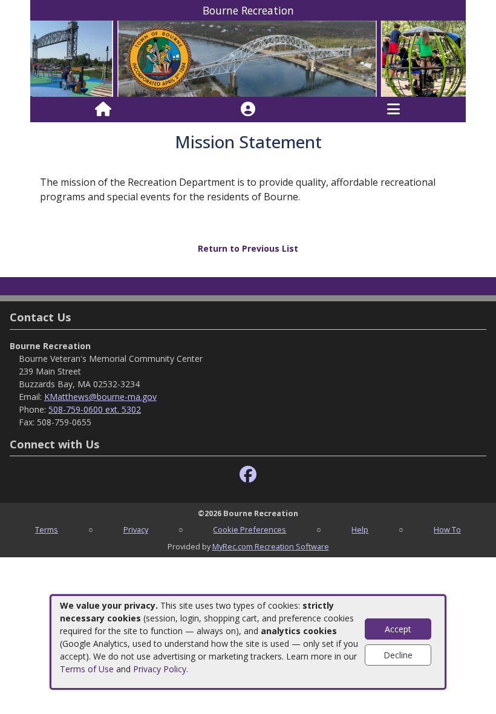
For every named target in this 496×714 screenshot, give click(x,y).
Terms (46, 529)
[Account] (248, 109)
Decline (398, 655)
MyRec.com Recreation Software (270, 546)
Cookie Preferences (249, 529)
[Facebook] (248, 474)
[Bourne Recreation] (248, 58)
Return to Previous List (248, 248)
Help (359, 529)
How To (447, 529)
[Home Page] (103, 109)
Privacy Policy (159, 669)
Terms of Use (87, 669)
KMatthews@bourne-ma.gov (100, 396)
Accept (398, 629)
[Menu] (393, 109)
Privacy (135, 529)
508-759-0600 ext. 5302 (94, 409)
